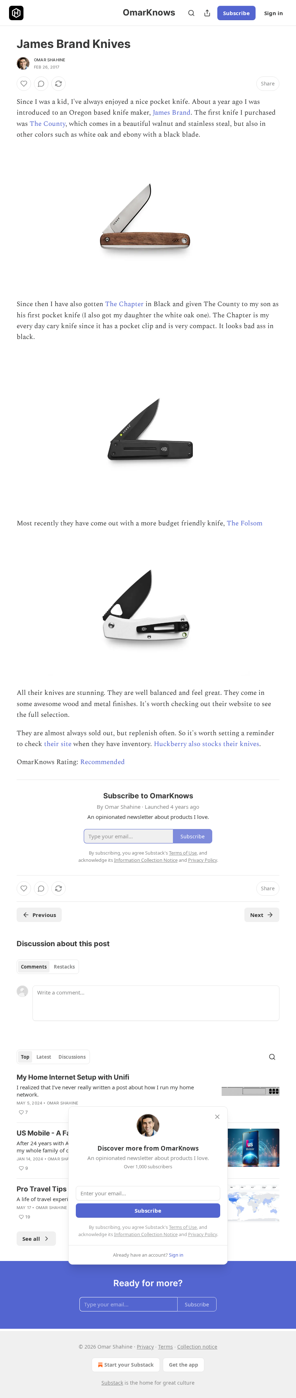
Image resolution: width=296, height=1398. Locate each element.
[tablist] (48, 967)
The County (47, 124)
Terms (165, 1346)
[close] (217, 1117)
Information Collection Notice (146, 1234)
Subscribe (236, 13)
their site (57, 744)
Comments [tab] (34, 966)
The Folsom (244, 523)
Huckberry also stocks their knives (206, 744)
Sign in (273, 13)
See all (31, 1238)
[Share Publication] (207, 13)
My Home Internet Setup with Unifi (73, 1077)
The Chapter (124, 304)
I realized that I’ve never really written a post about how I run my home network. (105, 1091)
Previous (44, 914)
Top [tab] (25, 1057)
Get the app (183, 1364)
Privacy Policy (202, 1234)
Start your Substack (129, 1364)
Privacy (145, 1346)
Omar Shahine (49, 59)
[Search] (191, 13)
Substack (112, 1382)
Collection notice (197, 1346)
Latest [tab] (43, 1057)
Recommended (102, 762)
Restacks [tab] (64, 966)
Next (257, 914)
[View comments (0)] (41, 83)
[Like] (24, 83)
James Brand (172, 112)
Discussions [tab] (72, 1057)
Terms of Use (183, 1227)
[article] (148, 1095)
